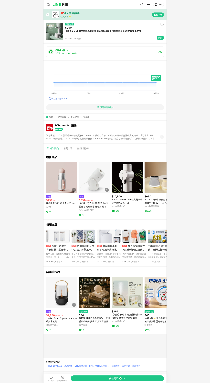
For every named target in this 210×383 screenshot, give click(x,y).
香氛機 (86, 117)
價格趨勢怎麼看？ (59, 98)
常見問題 (126, 366)
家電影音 (62, 117)
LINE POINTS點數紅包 (99, 366)
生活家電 (74, 117)
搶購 (160, 37)
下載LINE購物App (54, 366)
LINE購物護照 (81, 366)
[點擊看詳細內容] (61, 177)
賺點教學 (116, 366)
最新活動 (68, 366)
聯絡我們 (136, 366)
